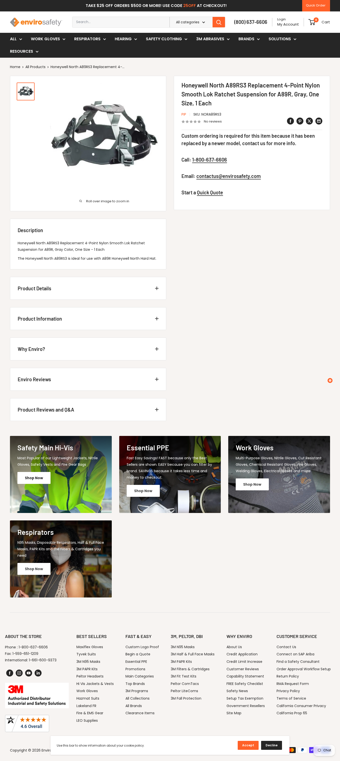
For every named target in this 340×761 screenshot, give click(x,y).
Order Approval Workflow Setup (304, 669)
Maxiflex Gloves (89, 646)
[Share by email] (318, 121)
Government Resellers (246, 705)
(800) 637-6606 (250, 22)
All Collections (137, 698)
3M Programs (136, 690)
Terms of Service (291, 698)
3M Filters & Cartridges (190, 669)
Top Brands (135, 683)
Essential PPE (136, 661)
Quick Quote (210, 193)
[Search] (219, 22)
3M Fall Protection (186, 698)
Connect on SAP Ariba (295, 654)
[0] (311, 22)
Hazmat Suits (87, 698)
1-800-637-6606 (209, 160)
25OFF (189, 5)
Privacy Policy (288, 690)
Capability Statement (245, 676)
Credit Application (242, 654)
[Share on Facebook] (290, 121)
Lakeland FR (86, 705)
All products (35, 66)
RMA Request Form (293, 683)
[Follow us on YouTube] (28, 673)
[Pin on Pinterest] (299, 121)
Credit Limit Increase (244, 661)
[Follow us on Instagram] (19, 673)
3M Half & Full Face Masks (193, 654)
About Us (234, 646)
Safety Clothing (164, 39)
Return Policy (288, 676)
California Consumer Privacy (301, 705)
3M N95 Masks (88, 661)
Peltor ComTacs (185, 683)
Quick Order (316, 5)
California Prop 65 (292, 713)
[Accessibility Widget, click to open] (330, 380)
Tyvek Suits (86, 654)
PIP (183, 114)
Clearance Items (140, 713)
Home (15, 66)
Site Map (234, 713)
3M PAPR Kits (87, 669)
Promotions (135, 669)
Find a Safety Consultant (298, 661)
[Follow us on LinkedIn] (38, 673)
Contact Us (286, 646)
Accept (248, 745)
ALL (13, 39)
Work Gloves (45, 39)
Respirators (87, 39)
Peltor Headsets (90, 676)
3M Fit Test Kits (183, 676)
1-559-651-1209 (25, 653)
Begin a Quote (137, 654)
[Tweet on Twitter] (309, 121)
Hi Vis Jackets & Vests (95, 683)
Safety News (237, 690)
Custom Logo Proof (142, 646)
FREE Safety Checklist (245, 683)
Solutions (280, 39)
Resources (21, 51)
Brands (246, 39)
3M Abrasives (210, 39)
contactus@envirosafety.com (228, 176)
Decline (272, 745)
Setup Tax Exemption (245, 698)
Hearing (123, 39)
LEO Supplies (87, 720)
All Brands (133, 705)
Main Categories (139, 676)
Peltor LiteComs (184, 690)
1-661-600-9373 (43, 660)
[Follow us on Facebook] (9, 673)
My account (288, 24)
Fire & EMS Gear (89, 713)
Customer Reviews (243, 669)
